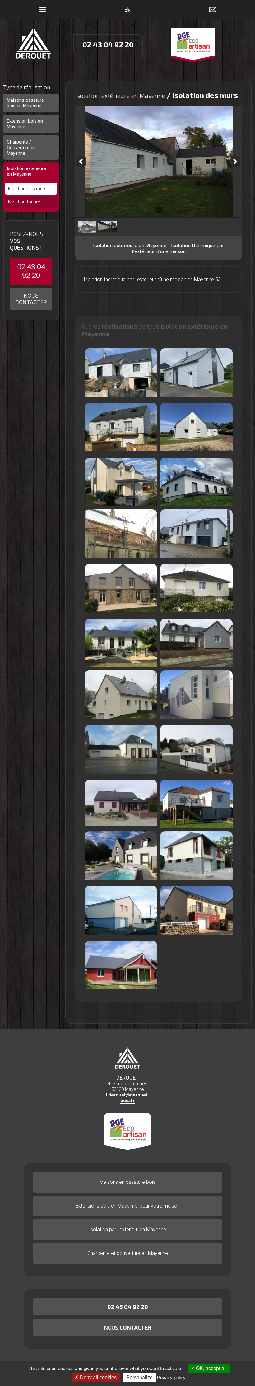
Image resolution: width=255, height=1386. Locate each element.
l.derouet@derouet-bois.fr (127, 1097)
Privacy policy (171, 1377)
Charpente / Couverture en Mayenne (21, 147)
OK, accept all (211, 1368)
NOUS (31, 298)
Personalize (139, 1377)
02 (31, 271)
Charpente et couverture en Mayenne (127, 1253)
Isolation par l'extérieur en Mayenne (127, 1229)
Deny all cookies (98, 1377)
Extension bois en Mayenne (25, 123)
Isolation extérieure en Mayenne (26, 171)
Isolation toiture (24, 202)
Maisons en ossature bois (127, 1182)
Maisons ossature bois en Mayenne (25, 103)
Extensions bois (128, 1206)
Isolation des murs (27, 189)
